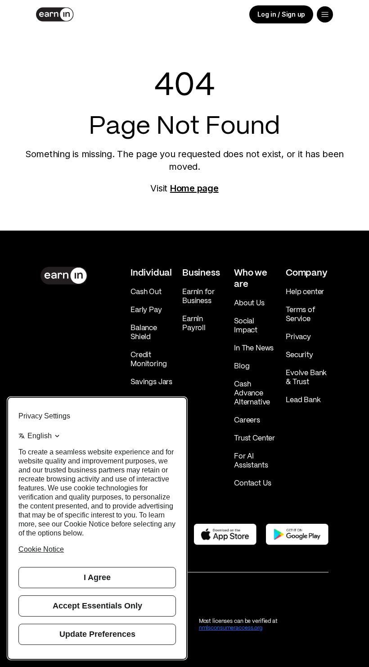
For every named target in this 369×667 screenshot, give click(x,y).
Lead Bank (303, 399)
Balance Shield (143, 331)
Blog (241, 366)
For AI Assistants (251, 460)
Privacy (298, 336)
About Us (249, 303)
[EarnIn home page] (55, 14)
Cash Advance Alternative (252, 393)
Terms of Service (300, 313)
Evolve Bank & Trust (306, 377)
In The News (254, 348)
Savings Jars (151, 381)
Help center (305, 291)
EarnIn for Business (198, 295)
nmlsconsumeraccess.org (230, 627)
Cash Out (146, 291)
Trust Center (254, 438)
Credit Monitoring (148, 358)
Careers (247, 420)
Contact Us (252, 483)
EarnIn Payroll (194, 322)
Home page (194, 188)
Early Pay (146, 309)
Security (299, 354)
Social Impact (245, 325)
